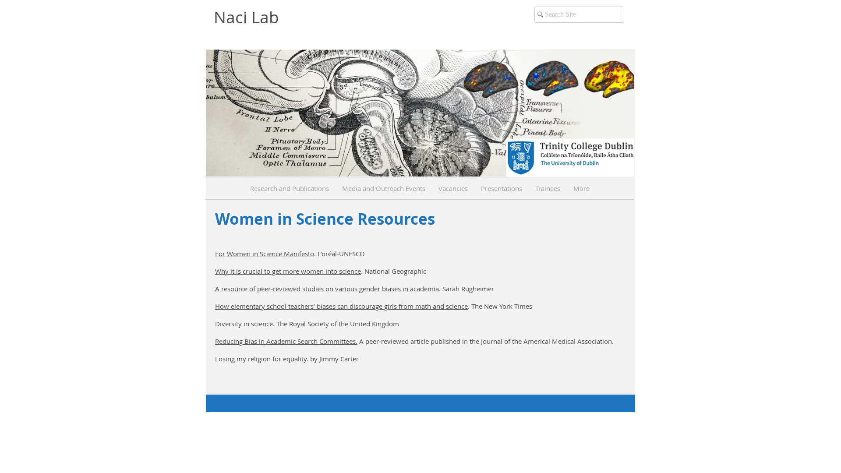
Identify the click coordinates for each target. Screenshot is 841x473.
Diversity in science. (245, 323)
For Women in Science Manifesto (264, 253)
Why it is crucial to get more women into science (288, 271)
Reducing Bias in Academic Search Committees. (286, 341)
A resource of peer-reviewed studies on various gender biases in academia (327, 288)
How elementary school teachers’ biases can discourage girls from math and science (341, 306)
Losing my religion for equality (261, 358)
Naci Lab (246, 17)
